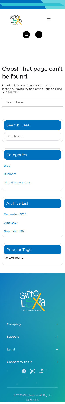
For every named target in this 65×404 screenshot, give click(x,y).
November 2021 (15, 231)
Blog (7, 165)
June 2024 (11, 222)
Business (10, 174)
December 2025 (15, 214)
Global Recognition (17, 182)
